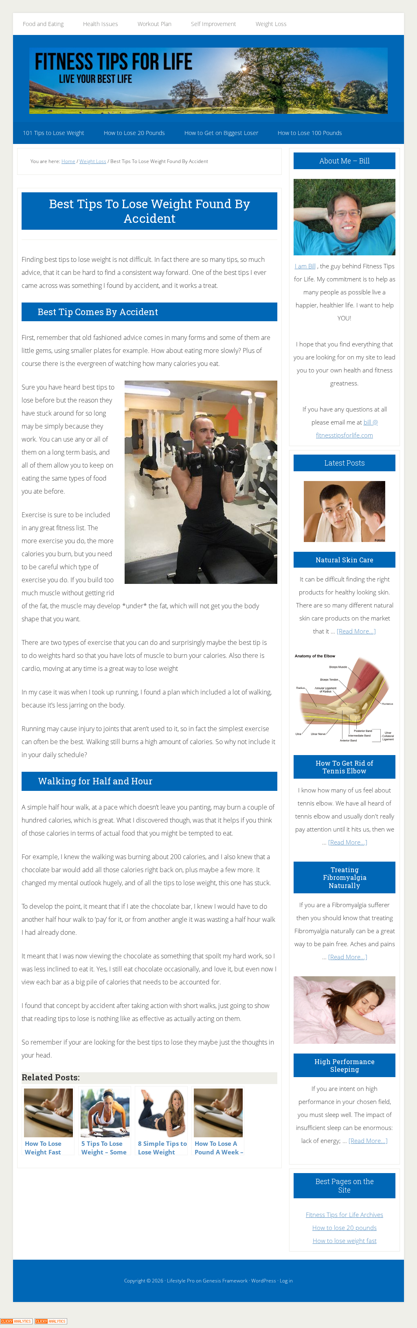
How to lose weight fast (345, 1241)
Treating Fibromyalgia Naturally (345, 877)
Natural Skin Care (344, 559)
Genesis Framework (225, 1280)
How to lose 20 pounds (344, 1228)
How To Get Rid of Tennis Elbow (344, 767)
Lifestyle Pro (181, 1280)
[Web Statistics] (51, 1321)
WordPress (263, 1280)
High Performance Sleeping (344, 1065)
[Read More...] (356, 631)
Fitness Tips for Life (208, 80)
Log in (286, 1280)
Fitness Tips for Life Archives (344, 1214)
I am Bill (305, 266)
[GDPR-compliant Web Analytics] (16, 1321)
